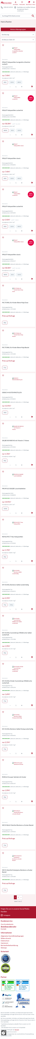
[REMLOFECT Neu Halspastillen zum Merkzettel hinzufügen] (3, 520)
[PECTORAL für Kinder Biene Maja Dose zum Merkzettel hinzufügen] (3, 286)
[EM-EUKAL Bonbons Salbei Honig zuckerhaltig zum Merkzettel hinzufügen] (3, 712)
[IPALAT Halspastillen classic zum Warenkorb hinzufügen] (32, 182)
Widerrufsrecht (6, 938)
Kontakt (3, 929)
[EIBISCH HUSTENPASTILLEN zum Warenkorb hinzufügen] (32, 416)
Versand (17, 1029)
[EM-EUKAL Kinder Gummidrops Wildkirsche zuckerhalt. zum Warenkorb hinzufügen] (32, 705)
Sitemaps (4, 948)
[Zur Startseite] (6, 3)
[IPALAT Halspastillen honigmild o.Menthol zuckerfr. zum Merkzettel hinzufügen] (3, 45)
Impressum (4, 943)
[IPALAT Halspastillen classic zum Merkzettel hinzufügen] (3, 141)
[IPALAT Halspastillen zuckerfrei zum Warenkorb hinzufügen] (32, 134)
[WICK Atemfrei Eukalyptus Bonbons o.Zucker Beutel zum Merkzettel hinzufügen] (3, 853)
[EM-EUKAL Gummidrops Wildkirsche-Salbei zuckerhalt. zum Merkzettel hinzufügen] (3, 616)
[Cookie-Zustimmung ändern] (3, 1032)
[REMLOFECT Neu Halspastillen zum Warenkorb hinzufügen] (32, 561)
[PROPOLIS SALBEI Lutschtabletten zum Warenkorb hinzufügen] (32, 513)
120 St (12, 82)
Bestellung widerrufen (8, 926)
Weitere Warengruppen (18, 29)
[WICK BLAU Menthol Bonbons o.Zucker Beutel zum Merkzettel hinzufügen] (3, 808)
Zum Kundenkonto (7, 924)
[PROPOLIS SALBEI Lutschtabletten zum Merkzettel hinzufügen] (3, 472)
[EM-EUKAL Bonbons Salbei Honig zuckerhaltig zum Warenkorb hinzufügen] (32, 753)
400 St (19, 82)
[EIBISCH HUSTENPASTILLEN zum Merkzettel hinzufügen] (3, 375)
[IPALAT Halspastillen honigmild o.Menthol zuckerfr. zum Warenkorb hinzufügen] (32, 86)
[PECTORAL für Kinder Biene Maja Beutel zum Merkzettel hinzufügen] (3, 330)
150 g (11, 605)
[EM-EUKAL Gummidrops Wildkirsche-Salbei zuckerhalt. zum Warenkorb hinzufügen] (32, 657)
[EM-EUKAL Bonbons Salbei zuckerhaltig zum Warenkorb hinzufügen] (32, 609)
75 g (5, 605)
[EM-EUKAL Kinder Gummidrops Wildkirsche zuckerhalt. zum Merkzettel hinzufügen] (3, 664)
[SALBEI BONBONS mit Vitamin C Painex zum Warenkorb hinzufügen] (32, 465)
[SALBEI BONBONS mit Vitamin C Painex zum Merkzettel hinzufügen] (3, 424)
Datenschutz (5, 941)
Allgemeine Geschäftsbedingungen (12, 936)
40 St (5, 82)
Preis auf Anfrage (8, 316)
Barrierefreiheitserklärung (9, 945)
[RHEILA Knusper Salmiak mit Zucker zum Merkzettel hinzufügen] (3, 760)
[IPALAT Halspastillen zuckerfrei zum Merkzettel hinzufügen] (3, 93)
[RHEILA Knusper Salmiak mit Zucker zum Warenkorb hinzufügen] (32, 801)
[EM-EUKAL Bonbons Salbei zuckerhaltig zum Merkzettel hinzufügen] (3, 568)
